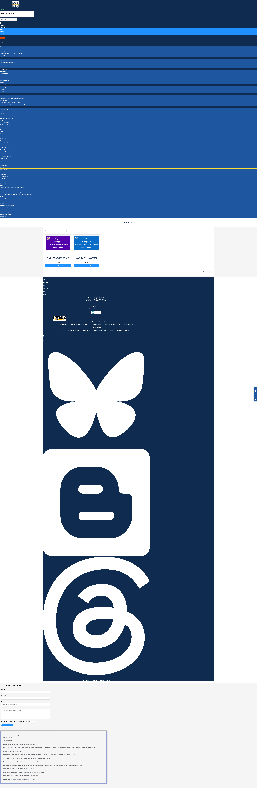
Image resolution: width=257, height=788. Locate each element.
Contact (2, 113)
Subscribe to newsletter (255, 394)
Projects (2, 120)
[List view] (49, 231)
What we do (3, 49)
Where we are (3, 47)
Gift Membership (4, 73)
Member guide (3, 76)
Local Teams (45, 288)
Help (1, 107)
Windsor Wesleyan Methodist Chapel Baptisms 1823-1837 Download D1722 (86, 257)
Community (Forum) (5, 87)
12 (208, 231)
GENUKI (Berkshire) (96, 327)
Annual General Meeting (6, 67)
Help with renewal (4, 78)
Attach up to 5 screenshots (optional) (9, 721)
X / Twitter (2, 91)
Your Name (3, 689)
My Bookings (3, 64)
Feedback (3, 708)
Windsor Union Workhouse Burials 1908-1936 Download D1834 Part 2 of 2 (58, 257)
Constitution (3, 55)
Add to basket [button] (58, 266)
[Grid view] (46, 231)
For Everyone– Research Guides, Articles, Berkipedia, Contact (12, 97)
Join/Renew (3, 71)
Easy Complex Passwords (6, 118)
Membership (3, 69)
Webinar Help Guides (5, 125)
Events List (2, 60)
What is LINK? (3, 82)
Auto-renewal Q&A (4, 80)
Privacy (44, 291)
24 (209, 231)
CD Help (2, 111)
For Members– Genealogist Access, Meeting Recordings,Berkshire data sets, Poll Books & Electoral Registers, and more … (16, 102)
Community (3, 85)
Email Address (4, 695)
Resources (3, 93)
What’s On (3, 58)
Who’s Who (3, 51)
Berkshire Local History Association (73, 324)
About (2, 44)
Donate (44, 279)
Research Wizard (4, 109)
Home (2, 40)
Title (2, 702)
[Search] (15, 19)
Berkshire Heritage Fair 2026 (7, 62)
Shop (1, 42)
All (211, 231)
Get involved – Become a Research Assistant (11, 53)
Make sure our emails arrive (7, 116)
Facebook (2, 89)
